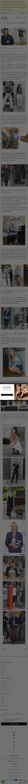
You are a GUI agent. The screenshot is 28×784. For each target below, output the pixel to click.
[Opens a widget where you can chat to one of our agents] (23, 781)
